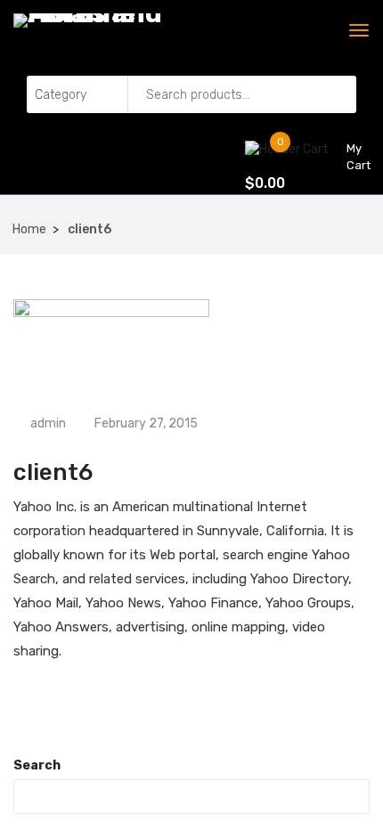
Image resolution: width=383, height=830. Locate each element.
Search (37, 765)
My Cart (351, 157)
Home (29, 229)
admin (47, 423)
